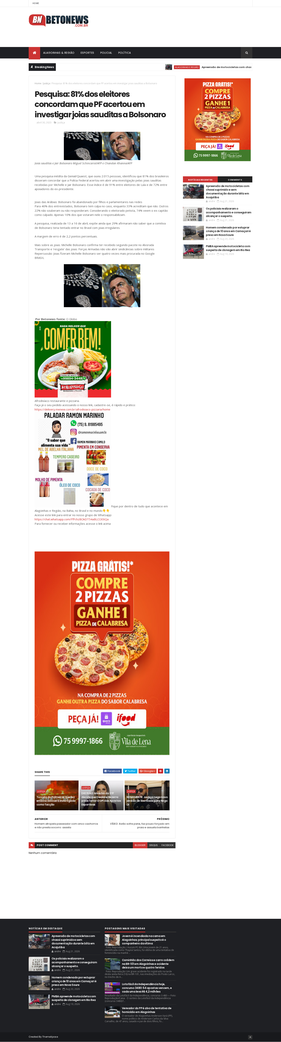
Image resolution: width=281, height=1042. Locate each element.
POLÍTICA (124, 53)
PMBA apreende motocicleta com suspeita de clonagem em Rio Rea (228, 248)
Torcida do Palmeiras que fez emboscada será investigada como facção (56, 800)
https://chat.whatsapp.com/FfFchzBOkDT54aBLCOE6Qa (72, 519)
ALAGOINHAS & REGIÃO (59, 53)
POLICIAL (106, 53)
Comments (235, 179)
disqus (153, 845)
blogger (140, 845)
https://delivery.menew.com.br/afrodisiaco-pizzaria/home (72, 409)
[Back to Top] (250, 1037)
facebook (168, 845)
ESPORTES (87, 53)
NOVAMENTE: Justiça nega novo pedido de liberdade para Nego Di (147, 800)
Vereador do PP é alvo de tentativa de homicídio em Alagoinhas (146, 1010)
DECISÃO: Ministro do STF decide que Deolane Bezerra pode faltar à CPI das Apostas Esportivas (101, 798)
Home (35, 3)
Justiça (46, 83)
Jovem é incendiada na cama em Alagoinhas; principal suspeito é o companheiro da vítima (144, 939)
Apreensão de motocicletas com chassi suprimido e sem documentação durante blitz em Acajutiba (227, 191)
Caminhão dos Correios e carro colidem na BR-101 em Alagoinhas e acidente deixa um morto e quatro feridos (148, 963)
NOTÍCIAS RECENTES (200, 179)
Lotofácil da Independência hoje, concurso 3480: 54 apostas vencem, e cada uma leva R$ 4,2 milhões (147, 987)
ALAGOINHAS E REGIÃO (164, 67)
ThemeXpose (50, 1036)
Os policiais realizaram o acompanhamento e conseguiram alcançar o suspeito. (228, 212)
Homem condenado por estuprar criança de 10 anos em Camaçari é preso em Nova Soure (228, 231)
